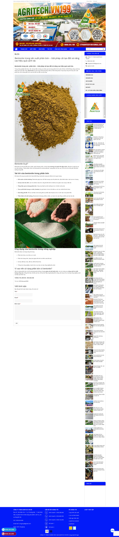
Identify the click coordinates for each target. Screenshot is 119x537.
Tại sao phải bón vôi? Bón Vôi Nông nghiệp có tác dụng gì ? (99, 218)
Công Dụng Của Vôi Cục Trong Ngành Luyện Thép (99, 187)
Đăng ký (95, 1)
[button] (86, 107)
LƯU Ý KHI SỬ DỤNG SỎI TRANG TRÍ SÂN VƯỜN (98, 463)
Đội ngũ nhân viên (74, 518)
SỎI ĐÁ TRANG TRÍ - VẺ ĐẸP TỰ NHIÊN (99, 367)
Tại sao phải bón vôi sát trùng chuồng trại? (99, 356)
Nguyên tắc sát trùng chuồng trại (98, 336)
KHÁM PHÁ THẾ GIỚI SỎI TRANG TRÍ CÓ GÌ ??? (98, 415)
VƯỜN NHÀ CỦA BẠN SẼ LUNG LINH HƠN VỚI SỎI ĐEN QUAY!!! (99, 265)
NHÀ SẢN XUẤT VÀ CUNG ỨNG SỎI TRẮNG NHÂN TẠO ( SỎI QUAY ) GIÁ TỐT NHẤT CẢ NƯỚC (99, 281)
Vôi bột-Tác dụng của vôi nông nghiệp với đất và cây (99, 230)
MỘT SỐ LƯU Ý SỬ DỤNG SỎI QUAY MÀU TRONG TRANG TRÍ (99, 409)
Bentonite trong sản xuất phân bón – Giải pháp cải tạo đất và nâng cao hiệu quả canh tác (99, 236)
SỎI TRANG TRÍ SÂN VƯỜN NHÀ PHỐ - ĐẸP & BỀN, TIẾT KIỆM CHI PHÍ (99, 313)
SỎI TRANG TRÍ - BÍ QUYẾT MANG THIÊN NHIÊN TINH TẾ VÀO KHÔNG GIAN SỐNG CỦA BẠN (98, 378)
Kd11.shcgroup (21, 527)
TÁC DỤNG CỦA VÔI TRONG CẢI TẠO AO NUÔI (98, 247)
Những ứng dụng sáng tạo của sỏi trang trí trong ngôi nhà (99, 470)
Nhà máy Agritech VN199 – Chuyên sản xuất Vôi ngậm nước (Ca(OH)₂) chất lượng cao (99, 151)
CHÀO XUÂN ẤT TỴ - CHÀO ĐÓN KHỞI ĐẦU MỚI (99, 429)
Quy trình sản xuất (74, 512)
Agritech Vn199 (90, 66)
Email (16, 297)
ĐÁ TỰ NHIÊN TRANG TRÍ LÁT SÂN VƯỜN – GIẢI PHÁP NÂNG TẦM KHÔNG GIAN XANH (99, 390)
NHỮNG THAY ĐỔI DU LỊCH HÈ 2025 (99, 402)
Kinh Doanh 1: (56, 512)
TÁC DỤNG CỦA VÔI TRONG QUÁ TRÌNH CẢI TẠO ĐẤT (99, 296)
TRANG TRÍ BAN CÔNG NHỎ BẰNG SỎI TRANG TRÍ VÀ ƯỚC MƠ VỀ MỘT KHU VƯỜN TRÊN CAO (99, 423)
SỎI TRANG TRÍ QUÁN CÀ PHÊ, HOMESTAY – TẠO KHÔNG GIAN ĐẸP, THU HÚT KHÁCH (99, 287)
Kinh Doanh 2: (56, 516)
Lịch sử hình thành (74, 515)
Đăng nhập (89, 1)
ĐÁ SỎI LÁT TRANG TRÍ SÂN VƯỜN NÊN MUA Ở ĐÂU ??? (99, 384)
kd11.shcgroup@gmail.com (24, 523)
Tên (16, 291)
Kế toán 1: (51, 523)
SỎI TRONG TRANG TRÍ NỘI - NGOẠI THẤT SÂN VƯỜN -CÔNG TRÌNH (99, 343)
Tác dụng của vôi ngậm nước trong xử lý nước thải (99, 171)
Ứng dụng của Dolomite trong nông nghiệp (99, 193)
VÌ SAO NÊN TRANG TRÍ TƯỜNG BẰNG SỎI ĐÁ (99, 446)
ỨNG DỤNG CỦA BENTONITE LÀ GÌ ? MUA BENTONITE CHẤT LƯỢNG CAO (99, 319)
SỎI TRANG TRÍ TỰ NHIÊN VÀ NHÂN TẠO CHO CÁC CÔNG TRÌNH (99, 436)
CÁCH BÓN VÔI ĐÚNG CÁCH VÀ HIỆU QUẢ (99, 205)
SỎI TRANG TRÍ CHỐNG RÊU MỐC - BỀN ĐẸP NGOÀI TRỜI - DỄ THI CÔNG (99, 270)
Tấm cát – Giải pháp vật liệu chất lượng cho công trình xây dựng (99, 144)
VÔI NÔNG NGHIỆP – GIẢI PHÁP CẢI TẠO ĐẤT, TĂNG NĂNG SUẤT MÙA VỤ (99, 166)
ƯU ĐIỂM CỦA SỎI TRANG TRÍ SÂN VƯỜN (99, 259)
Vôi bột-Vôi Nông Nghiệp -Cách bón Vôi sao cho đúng (99, 351)
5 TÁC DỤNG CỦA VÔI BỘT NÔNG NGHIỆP (99, 361)
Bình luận (17, 303)
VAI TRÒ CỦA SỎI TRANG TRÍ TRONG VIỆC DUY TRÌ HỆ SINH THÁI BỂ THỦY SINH (99, 456)
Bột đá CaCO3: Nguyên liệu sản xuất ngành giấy (99, 325)
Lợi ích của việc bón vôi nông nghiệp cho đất (99, 199)
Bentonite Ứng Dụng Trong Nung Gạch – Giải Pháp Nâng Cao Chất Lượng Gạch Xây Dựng (99, 301)
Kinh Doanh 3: (56, 519)
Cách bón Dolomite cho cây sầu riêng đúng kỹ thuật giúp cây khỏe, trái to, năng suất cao (99, 126)
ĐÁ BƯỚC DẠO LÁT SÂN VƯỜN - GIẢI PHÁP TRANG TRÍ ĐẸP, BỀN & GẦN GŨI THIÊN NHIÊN (99, 253)
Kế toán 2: (51, 527)
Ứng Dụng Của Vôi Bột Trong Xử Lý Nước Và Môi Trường (99, 182)
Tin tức (16, 281)
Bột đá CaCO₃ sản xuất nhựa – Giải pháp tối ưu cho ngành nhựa (99, 157)
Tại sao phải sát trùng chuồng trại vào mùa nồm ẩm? (99, 332)
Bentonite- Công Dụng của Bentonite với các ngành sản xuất (98, 138)
